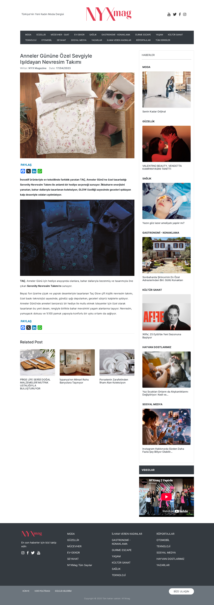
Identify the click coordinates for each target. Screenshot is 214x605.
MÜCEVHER (74, 546)
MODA (28, 35)
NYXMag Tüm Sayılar (79, 565)
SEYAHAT (61, 40)
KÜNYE (26, 591)
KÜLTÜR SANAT (175, 35)
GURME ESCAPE (143, 35)
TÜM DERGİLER (163, 40)
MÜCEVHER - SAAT (60, 35)
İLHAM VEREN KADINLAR (119, 40)
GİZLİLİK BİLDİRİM (63, 591)
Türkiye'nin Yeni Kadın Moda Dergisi (42, 14)
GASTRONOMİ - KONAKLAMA (116, 35)
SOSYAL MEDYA (78, 40)
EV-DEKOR (79, 35)
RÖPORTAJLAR (143, 40)
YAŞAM (159, 35)
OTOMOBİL (46, 40)
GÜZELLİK (41, 35)
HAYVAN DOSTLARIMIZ (170, 558)
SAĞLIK (93, 35)
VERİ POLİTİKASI (42, 591)
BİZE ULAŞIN (181, 591)
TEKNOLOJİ (30, 40)
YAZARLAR (96, 40)
